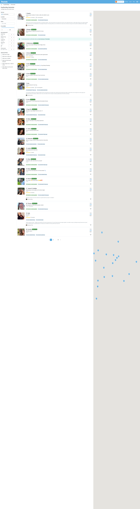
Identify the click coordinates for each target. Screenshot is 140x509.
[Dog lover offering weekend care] (54, 131)
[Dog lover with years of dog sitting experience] (54, 121)
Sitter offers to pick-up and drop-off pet (7, 67)
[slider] (1, 27)
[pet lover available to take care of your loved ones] (54, 76)
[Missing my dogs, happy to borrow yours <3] (54, 112)
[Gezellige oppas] (54, 232)
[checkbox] (1, 54)
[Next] (60, 240)
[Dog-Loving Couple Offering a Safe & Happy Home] (54, 46)
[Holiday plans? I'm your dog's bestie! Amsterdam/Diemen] (54, 102)
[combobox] (8, 14)
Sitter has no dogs (5, 54)
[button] (117, 258)
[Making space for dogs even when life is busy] (54, 32)
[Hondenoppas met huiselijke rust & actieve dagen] (54, 194)
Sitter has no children (6, 58)
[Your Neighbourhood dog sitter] (54, 152)
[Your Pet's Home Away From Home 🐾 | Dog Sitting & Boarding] (54, 66)
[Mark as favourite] (90, 25)
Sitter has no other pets (6, 56)
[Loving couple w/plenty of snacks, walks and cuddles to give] (54, 19)
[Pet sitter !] (54, 219)
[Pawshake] (4, 2)
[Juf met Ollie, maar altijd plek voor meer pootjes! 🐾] (54, 171)
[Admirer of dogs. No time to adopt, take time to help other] (54, 141)
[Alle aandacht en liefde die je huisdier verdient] (54, 206)
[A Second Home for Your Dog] (54, 89)
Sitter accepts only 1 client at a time (8, 64)
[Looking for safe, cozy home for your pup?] (54, 161)
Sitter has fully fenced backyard (6, 61)
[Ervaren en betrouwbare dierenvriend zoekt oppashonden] (54, 56)
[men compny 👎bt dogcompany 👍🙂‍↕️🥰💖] (54, 181)
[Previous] (48, 240)
